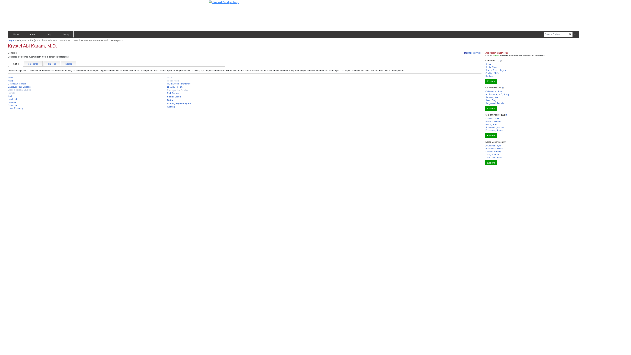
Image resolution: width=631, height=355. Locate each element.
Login (11, 40)
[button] (575, 34)
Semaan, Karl (491, 97)
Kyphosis (12, 105)
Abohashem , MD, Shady (497, 94)
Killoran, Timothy (493, 151)
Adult (10, 77)
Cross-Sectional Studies (19, 90)
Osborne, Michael (493, 91)
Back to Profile (474, 53)
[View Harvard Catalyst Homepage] (224, 2)
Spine (170, 100)
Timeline (52, 64)
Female (11, 93)
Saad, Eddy (491, 100)
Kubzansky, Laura (493, 130)
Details (68, 64)
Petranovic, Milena (494, 148)
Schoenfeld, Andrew (494, 127)
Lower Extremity (15, 108)
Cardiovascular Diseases (20, 87)
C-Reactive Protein (17, 84)
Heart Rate (13, 99)
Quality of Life (175, 87)
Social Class (174, 96)
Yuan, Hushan (492, 154)
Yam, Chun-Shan (493, 157)
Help (49, 34)
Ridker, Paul (491, 124)
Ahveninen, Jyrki (493, 145)
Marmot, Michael (493, 121)
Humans (12, 102)
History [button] (65, 34)
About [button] (32, 34)
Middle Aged (173, 81)
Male (169, 77)
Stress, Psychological (179, 103)
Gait (10, 96)
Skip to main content (13, 3)
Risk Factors (173, 93)
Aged (10, 81)
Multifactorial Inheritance (178, 84)
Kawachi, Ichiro (492, 118)
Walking (171, 107)
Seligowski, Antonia (494, 103)
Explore (491, 81)
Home (16, 34)
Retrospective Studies (177, 90)
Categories (33, 64)
